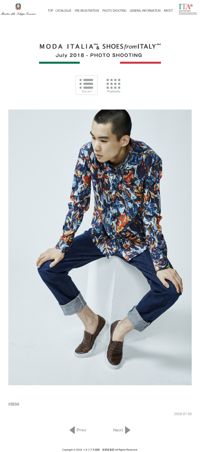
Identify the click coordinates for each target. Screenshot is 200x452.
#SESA (13, 404)
